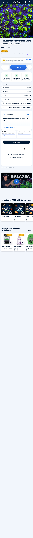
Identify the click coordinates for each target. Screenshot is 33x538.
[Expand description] (28, 114)
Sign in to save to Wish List (29, 67)
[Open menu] (3, 2)
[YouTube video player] (16, 181)
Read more (16, 128)
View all (29, 200)
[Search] (7, 2)
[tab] (17, 149)
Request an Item (25, 135)
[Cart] (29, 2)
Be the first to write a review (16, 157)
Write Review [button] (16, 142)
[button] (16, 157)
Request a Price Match (9, 135)
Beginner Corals (5, 43)
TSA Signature (17, 43)
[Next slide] (30, 212)
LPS (11, 43)
